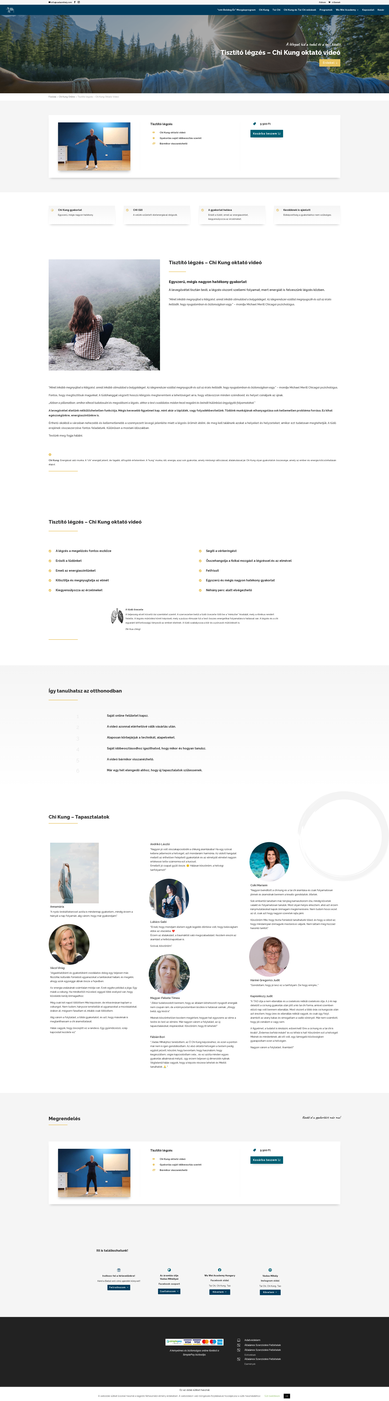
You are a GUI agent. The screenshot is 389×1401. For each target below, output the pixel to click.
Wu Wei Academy (346, 10)
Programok (326, 10)
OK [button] (287, 1396)
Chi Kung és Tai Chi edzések (300, 10)
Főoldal (52, 97)
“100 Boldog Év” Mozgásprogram (236, 10)
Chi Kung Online (67, 97)
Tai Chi (276, 10)
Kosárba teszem (265, 133)
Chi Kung (264, 10)
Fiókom (322, 2)
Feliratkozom (117, 1287)
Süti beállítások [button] (272, 1396)
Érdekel (328, 62)
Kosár (381, 10)
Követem (218, 1292)
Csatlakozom (168, 1291)
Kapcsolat (368, 10)
